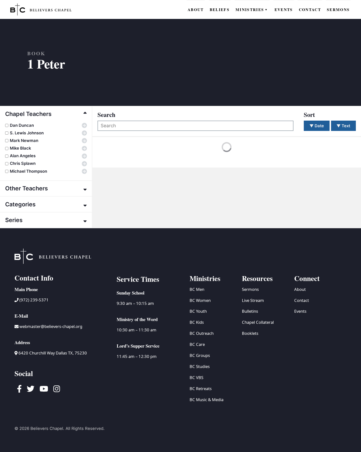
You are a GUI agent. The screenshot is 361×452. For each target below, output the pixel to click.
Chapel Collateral (258, 322)
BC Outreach (202, 333)
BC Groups (200, 355)
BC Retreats (201, 388)
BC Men (197, 289)
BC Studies (200, 366)
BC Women (200, 300)
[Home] (41, 9)
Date (316, 125)
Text (343, 125)
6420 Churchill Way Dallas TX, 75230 (52, 353)
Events (300, 311)
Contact (301, 300)
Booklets (250, 333)
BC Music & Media (206, 399)
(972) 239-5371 (33, 300)
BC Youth (198, 311)
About (300, 289)
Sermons (250, 289)
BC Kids (197, 322)
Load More (113, 157)
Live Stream (253, 300)
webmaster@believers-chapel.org (50, 326)
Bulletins (250, 311)
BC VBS (196, 377)
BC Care (197, 344)
